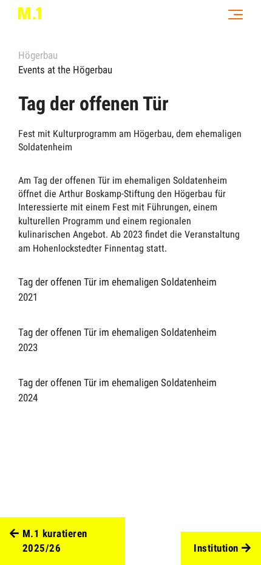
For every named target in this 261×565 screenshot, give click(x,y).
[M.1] (29, 13)
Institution (216, 548)
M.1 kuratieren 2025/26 (54, 540)
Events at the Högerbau (65, 70)
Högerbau (38, 55)
